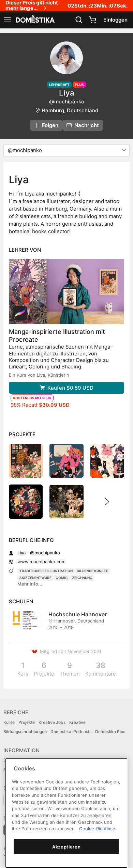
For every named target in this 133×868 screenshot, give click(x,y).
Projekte (26, 722)
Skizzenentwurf (35, 578)
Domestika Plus (110, 731)
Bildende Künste (92, 571)
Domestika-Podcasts (70, 731)
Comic (62, 578)
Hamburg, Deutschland (70, 110)
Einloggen (115, 19)
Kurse (9, 722)
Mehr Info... (29, 584)
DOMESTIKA (34, 19)
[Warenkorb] (92, 19)
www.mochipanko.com (41, 561)
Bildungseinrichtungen (25, 731)
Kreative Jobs (52, 722)
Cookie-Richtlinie (97, 828)
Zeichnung (82, 578)
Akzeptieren (66, 847)
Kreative (77, 722)
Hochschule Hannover (77, 614)
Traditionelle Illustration (46, 571)
